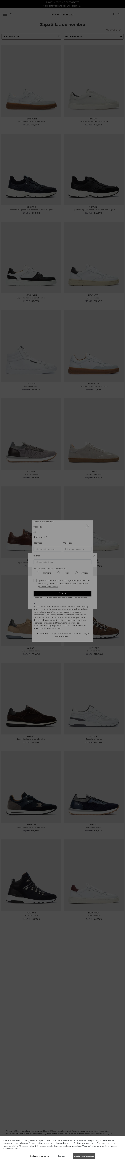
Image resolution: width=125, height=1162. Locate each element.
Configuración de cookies (39, 1156)
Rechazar (61, 1156)
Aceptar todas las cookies (84, 1156)
